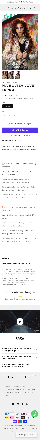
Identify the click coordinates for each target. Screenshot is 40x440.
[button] (4, 7)
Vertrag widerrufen (26, 435)
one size (7, 106)
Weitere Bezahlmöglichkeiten (20, 135)
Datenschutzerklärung (29, 428)
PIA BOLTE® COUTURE (18, 425)
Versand (13, 98)
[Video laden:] (20, 321)
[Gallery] (20, 47)
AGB (12, 432)
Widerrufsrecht (15, 428)
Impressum (20, 432)
